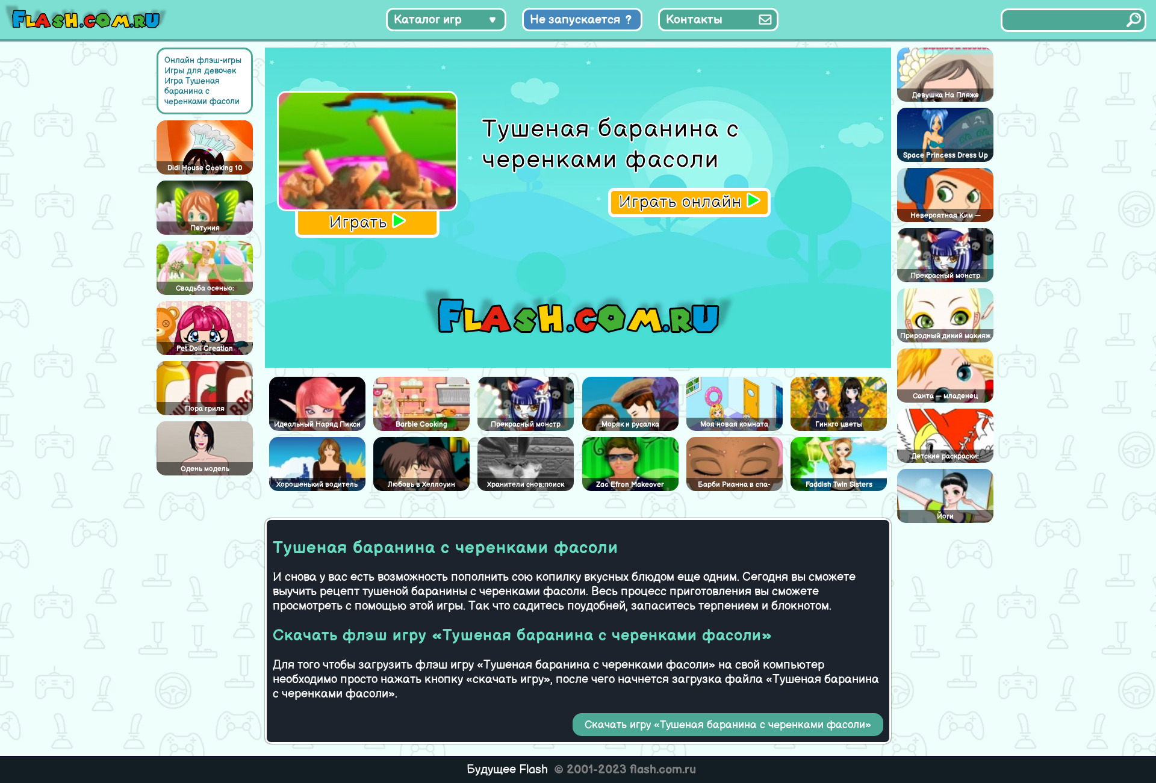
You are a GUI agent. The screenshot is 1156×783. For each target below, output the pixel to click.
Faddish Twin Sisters (839, 484)
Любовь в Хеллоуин (421, 484)
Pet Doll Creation (204, 348)
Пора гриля (205, 408)
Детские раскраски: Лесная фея (945, 457)
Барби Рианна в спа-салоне (734, 485)
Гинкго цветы (838, 424)
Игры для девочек (200, 71)
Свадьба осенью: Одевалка (205, 289)
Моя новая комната (734, 424)
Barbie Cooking (421, 424)
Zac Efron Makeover (630, 484)
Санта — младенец (945, 396)
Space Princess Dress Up (945, 155)
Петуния (205, 228)
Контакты (694, 20)
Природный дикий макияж (945, 336)
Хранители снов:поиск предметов (525, 485)
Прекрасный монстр (526, 424)
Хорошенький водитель (317, 484)
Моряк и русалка (630, 424)
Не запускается (575, 20)
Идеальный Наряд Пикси (317, 424)
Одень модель (205, 469)
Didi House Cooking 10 (204, 168)
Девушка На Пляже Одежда (945, 96)
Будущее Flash (507, 770)
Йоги (945, 516)
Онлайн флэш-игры (202, 60)
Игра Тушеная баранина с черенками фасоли (202, 91)
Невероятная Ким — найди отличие (945, 216)
